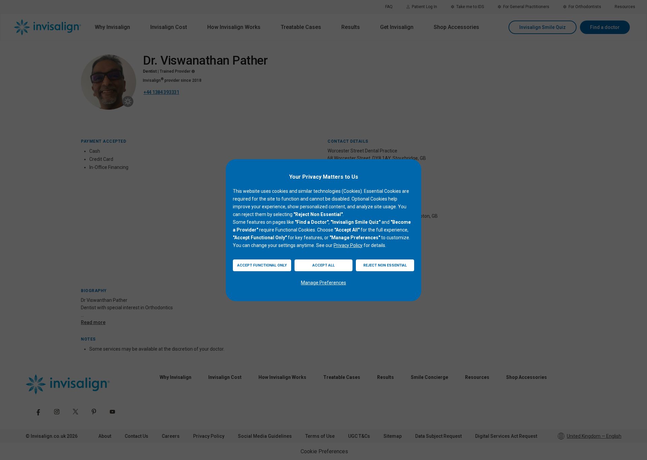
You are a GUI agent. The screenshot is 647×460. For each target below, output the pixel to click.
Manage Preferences (323, 282)
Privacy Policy (348, 245)
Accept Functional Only (262, 265)
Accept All (323, 265)
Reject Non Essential (385, 265)
